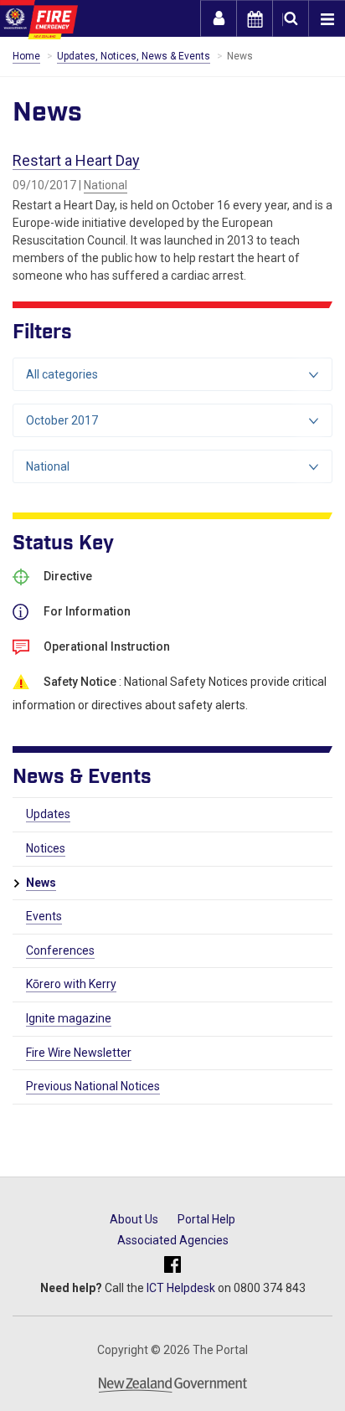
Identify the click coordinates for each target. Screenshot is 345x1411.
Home (26, 56)
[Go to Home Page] (39, 19)
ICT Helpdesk (181, 1288)
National (105, 185)
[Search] (290, 18)
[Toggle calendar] (254, 18)
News (41, 882)
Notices (45, 848)
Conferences (60, 950)
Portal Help (206, 1219)
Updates (48, 814)
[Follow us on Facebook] (172, 1265)
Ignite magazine (68, 1018)
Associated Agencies (173, 1240)
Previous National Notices (93, 1086)
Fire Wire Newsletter (78, 1052)
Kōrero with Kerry (71, 984)
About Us (134, 1219)
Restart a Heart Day (76, 160)
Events (44, 916)
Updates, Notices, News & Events (133, 56)
